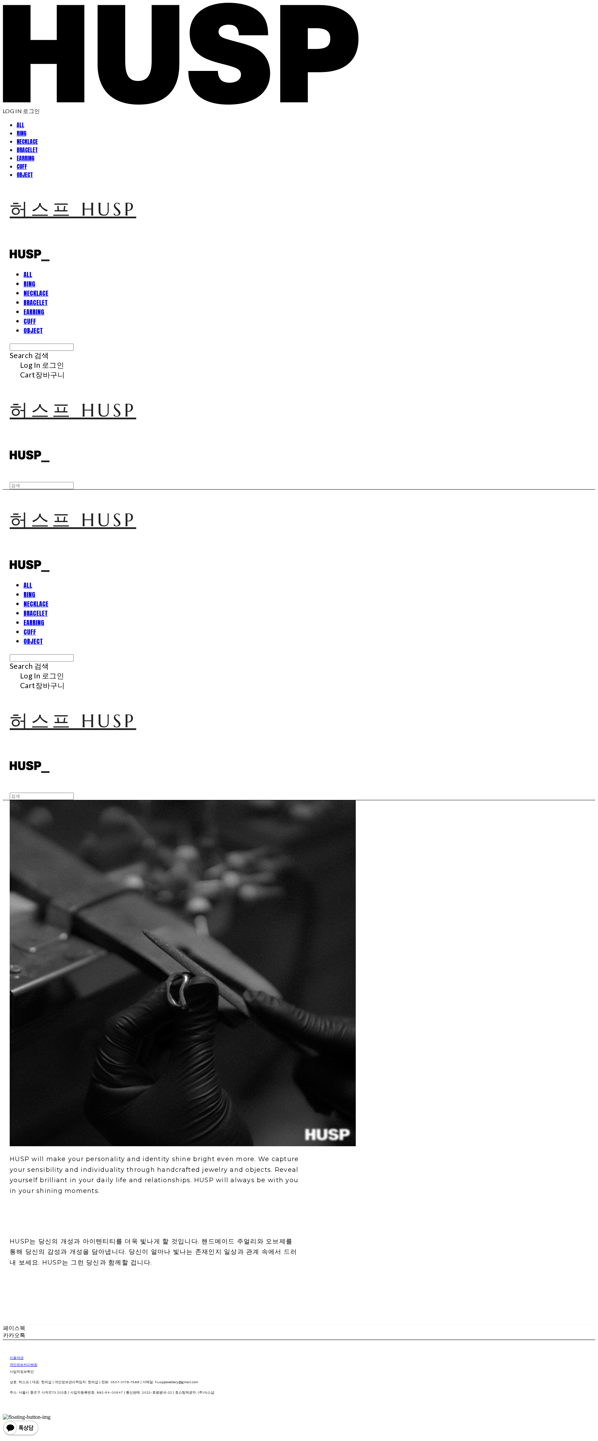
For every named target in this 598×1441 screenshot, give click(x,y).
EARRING (25, 158)
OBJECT (25, 175)
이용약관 (17, 1358)
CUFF (22, 166)
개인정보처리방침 (23, 1365)
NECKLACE (27, 141)
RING (21, 133)
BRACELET (27, 150)
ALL (20, 125)
